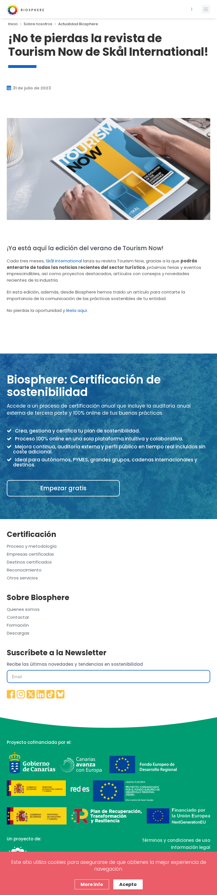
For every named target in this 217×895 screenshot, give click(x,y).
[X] (31, 694)
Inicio (13, 24)
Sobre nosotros (38, 24)
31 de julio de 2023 (31, 88)
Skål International (64, 261)
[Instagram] (21, 694)
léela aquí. (77, 310)
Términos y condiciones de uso (176, 840)
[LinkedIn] (40, 694)
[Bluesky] (60, 694)
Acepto (128, 884)
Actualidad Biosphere (78, 24)
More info (92, 884)
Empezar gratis (63, 488)
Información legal (190, 847)
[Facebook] (11, 694)
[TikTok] (50, 694)
